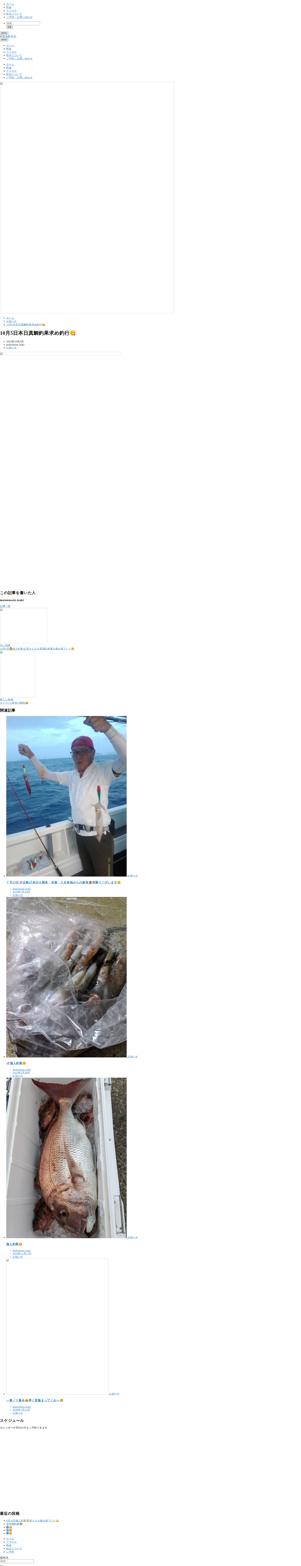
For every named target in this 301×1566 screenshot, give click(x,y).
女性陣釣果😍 (14, 1524)
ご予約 (10, 1551)
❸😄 (9, 1533)
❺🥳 (9, 1527)
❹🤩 (9, 1530)
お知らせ (11, 347)
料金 (9, 7)
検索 (10, 27)
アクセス (11, 10)
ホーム (10, 4)
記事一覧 (5, 606)
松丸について (14, 14)
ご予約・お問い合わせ (19, 17)
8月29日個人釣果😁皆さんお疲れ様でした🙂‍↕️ (32, 1520)
